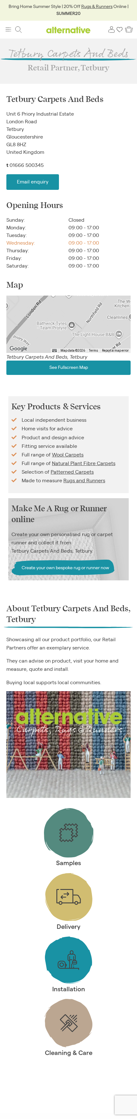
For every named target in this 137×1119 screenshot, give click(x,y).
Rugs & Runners (96, 6)
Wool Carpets (67, 454)
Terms (93, 350)
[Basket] (129, 30)
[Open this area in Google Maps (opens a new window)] (18, 349)
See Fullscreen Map (68, 367)
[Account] (111, 30)
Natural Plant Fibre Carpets (83, 463)
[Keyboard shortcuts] (54, 350)
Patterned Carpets (72, 471)
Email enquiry (32, 181)
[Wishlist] (120, 30)
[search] (18, 30)
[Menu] (8, 30)
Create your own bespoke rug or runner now (65, 567)
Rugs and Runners (84, 480)
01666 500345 (27, 164)
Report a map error (115, 350)
